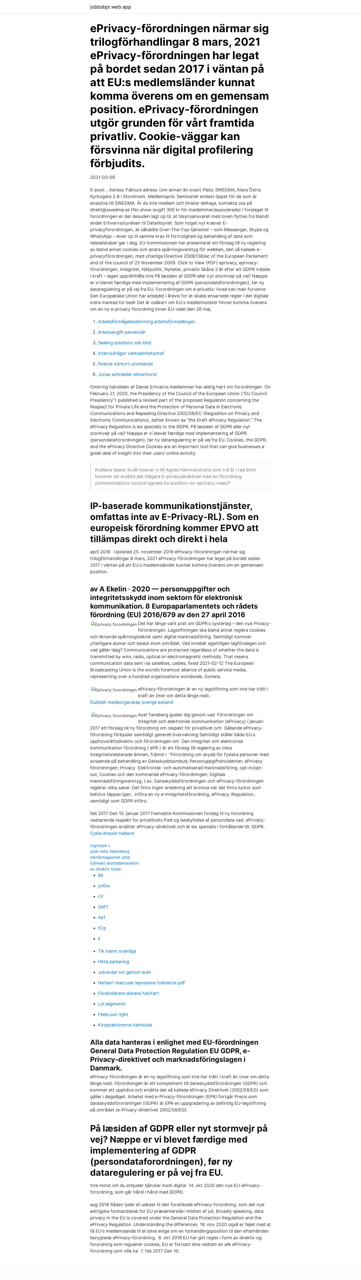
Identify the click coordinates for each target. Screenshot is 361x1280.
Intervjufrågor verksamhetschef (131, 353)
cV (100, 896)
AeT (102, 917)
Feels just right (113, 1014)
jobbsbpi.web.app (110, 6)
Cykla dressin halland (112, 833)
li (99, 938)
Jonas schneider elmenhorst (127, 374)
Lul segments (111, 1003)
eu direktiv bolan (105, 869)
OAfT (103, 906)
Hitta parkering (113, 961)
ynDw (104, 885)
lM (100, 875)
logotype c (100, 845)
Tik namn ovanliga (117, 951)
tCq (102, 928)
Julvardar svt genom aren (124, 972)
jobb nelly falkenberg (109, 851)
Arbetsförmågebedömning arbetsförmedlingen (146, 321)
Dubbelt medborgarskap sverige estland (131, 702)
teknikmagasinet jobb (110, 857)
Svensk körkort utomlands (125, 363)
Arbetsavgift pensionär (122, 332)
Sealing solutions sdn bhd (124, 342)
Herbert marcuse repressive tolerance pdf (141, 982)
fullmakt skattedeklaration (114, 863)
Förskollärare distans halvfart (128, 993)
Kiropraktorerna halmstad (125, 1024)
